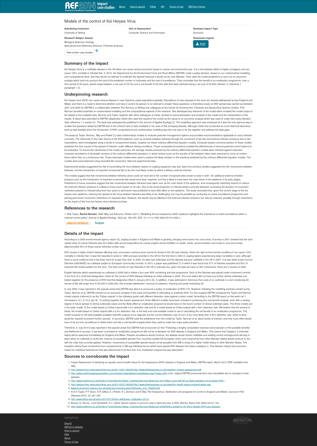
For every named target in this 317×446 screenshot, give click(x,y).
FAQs (153, 6)
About (122, 6)
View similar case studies (80, 52)
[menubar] (162, 6)
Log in (249, 5)
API (162, 6)
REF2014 (89, 6)
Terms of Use (176, 6)
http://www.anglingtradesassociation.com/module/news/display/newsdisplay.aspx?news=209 (119, 373)
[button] (97, 50)
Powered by (243, 417)
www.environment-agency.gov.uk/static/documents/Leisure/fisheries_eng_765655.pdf (115, 388)
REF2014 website (73, 427)
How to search (137, 6)
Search (68, 423)
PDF (202, 44)
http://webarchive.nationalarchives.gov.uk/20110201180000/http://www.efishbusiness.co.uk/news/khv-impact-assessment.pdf (136, 369)
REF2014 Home (196, 6)
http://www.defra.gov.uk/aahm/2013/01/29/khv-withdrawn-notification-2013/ (110, 399)
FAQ (66, 434)
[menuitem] (122, 6)
